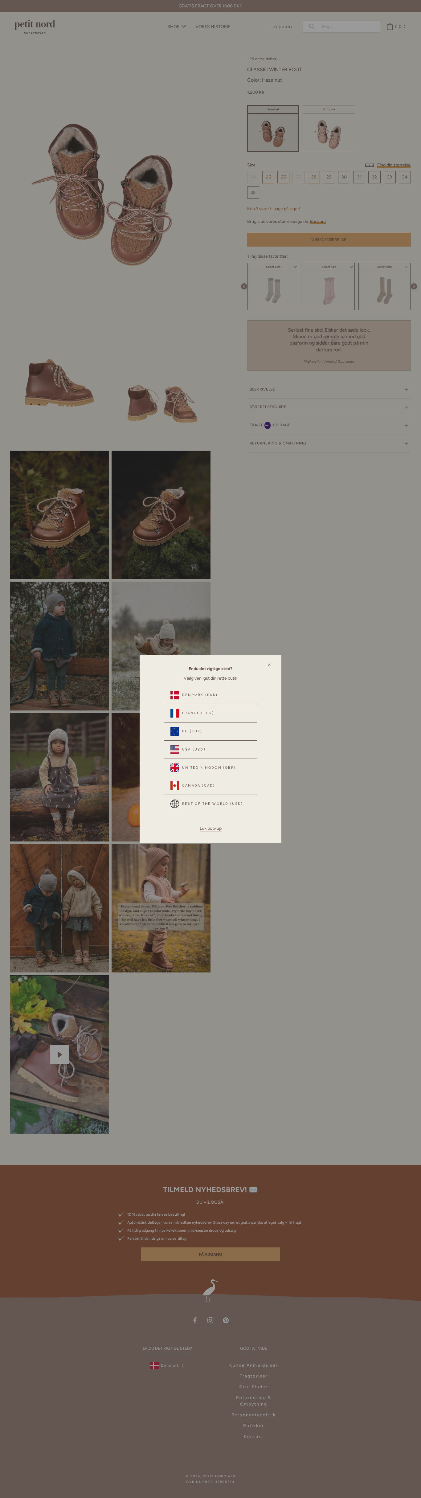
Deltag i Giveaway (342, 1470)
